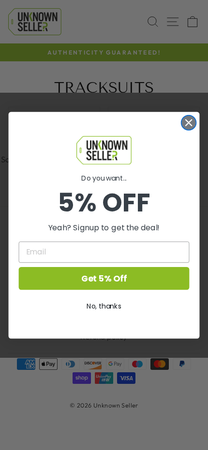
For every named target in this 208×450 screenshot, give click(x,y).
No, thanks (104, 305)
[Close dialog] (188, 122)
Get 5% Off (104, 278)
